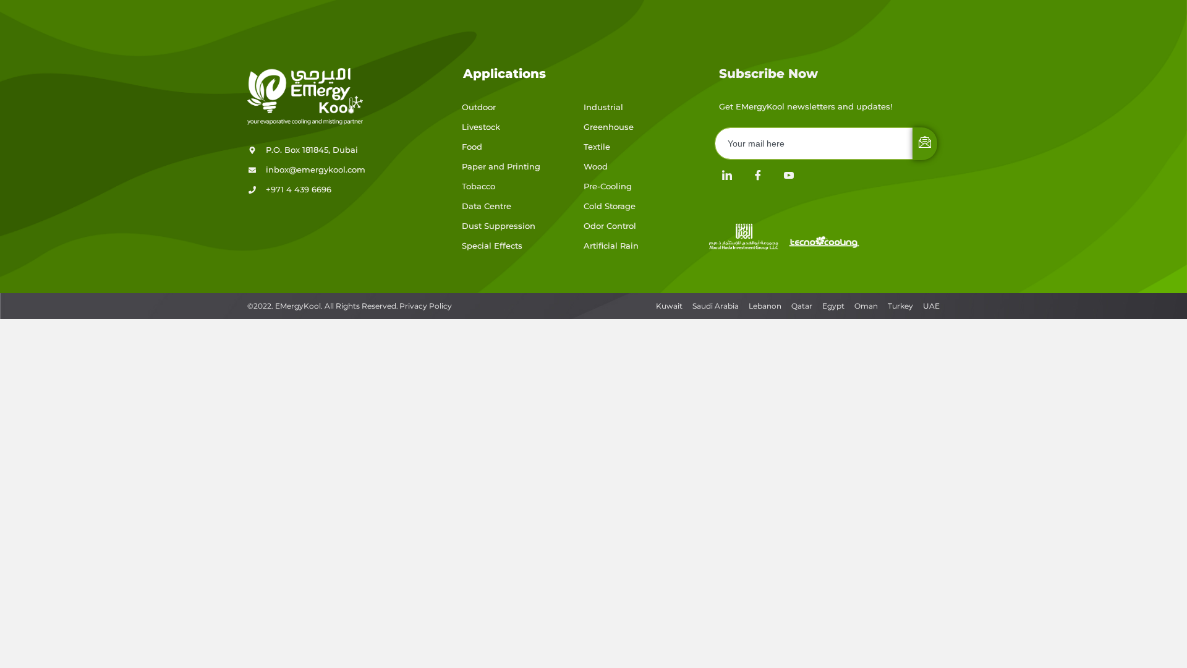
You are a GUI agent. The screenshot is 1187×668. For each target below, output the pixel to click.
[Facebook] (758, 175)
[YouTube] (788, 175)
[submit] (925, 143)
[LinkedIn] (727, 175)
